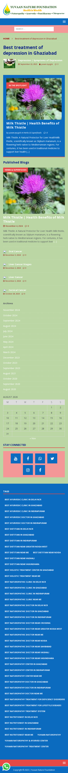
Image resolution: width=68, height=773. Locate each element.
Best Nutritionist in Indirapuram (23, 728)
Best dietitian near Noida (47, 552)
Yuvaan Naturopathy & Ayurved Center (26, 740)
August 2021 (9, 373)
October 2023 (10, 362)
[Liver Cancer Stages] (4, 264)
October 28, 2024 (12, 294)
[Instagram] (28, 470)
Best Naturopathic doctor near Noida (26, 640)
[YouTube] (16, 458)
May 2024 (8, 341)
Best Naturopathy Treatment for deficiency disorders (35, 699)
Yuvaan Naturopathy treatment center (27, 746)
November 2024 (11, 309)
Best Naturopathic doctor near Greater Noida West (33, 629)
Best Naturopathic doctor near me (24, 634)
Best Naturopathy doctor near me (24, 693)
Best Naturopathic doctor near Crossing (27, 623)
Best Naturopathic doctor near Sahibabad (28, 646)
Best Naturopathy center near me (23, 676)
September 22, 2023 (28, 64)
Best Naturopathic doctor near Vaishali (27, 652)
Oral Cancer (15, 251)
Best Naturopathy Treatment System (25, 711)
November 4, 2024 (14, 226)
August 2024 (9, 325)
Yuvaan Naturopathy (49, 734)
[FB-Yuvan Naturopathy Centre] (40, 470)
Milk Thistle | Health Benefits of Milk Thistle (32, 125)
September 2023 (11, 368)
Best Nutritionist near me (19, 734)
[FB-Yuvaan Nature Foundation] (28, 458)
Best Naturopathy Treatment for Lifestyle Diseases (33, 705)
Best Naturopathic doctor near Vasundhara (29, 658)
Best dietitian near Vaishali (20, 558)
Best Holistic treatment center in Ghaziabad (29, 570)
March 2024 (9, 352)
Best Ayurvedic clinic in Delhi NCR (23, 499)
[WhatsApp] (40, 458)
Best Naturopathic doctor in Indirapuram (28, 617)
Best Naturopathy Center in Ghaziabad (26, 664)
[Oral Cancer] (4, 251)
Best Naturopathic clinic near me (23, 599)
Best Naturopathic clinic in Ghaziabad (26, 587)
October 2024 (10, 315)
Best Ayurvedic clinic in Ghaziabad (23, 505)
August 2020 (9, 389)
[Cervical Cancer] (4, 290)
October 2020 (10, 378)
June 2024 (8, 336)
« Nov (33, 438)
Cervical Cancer (17, 290)
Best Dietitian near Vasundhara (22, 564)
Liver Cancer (16, 277)
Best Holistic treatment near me (22, 576)
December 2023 (11, 357)
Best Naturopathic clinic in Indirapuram (27, 593)
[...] (28, 151)
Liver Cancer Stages (20, 264)
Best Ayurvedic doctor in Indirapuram (26, 523)
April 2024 (8, 346)
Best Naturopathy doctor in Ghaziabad (26, 682)
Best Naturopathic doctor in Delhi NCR (26, 605)
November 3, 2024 (13, 255)
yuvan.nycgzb (47, 64)
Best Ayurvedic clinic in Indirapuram (25, 511)
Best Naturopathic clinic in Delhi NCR (25, 582)
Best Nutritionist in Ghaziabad (22, 723)
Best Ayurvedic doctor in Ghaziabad (24, 517)
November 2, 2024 (13, 268)
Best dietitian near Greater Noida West (26, 546)
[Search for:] (34, 28)
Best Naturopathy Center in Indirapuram (27, 670)
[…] (55, 241)
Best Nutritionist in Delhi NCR (21, 717)
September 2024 (11, 320)
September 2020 (11, 383)
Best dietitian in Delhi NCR (19, 529)
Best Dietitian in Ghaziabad (19, 534)
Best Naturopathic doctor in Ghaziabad (27, 611)
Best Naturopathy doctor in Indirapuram (28, 687)
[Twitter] (52, 458)
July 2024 (7, 331)
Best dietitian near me (17, 552)
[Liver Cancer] (4, 277)
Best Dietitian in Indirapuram (21, 540)
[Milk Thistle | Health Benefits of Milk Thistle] (34, 99)
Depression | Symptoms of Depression (40, 60)
